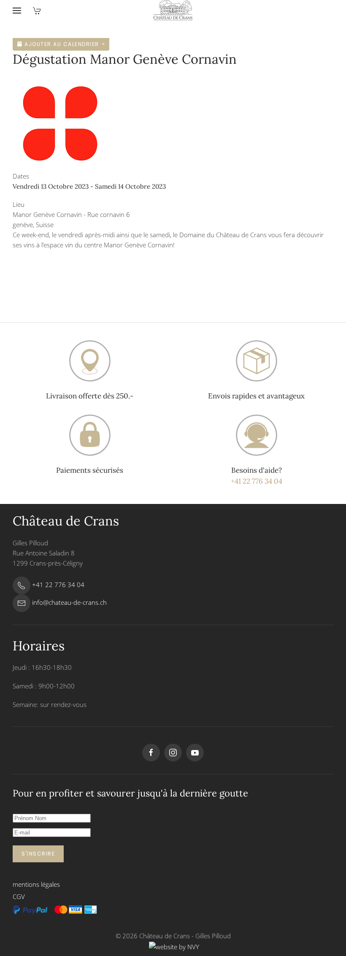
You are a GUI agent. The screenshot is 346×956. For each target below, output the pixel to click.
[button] (17, 10)
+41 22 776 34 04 (256, 481)
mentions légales (36, 884)
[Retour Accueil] (173, 10)
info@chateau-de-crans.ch (69, 602)
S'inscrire (38, 853)
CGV (19, 896)
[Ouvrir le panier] (37, 10)
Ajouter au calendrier (62, 44)
